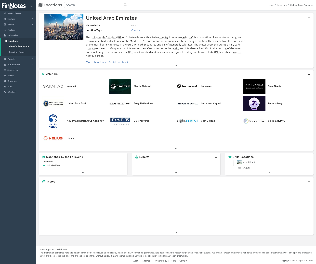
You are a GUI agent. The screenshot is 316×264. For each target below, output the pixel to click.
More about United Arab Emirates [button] (106, 62)
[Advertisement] (278, 208)
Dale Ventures (141, 120)
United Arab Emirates (103, 37)
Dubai (246, 167)
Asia (185, 37)
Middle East (136, 41)
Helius (70, 138)
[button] (176, 40)
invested (237, 52)
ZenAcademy (275, 103)
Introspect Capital (211, 103)
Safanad (71, 86)
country (164, 37)
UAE (119, 37)
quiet (97, 41)
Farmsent (206, 86)
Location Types (16, 51)
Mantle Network (142, 86)
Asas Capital (275, 86)
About (136, 260)
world (175, 48)
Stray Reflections (143, 103)
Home (270, 5)
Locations (282, 5)
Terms (173, 260)
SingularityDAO (276, 120)
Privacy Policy (160, 260)
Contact (183, 260)
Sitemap (147, 260)
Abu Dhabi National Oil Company (85, 120)
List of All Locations (19, 46)
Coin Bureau (208, 120)
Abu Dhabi (249, 162)
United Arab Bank (76, 103)
